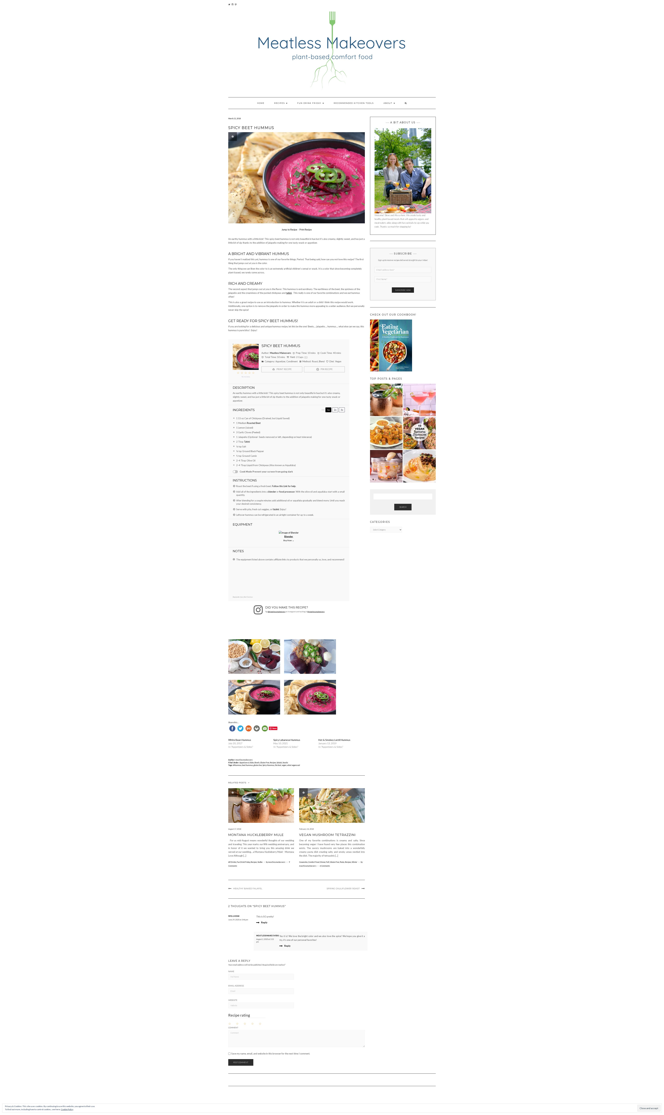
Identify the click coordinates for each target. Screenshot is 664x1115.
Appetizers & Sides (246, 762)
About (388, 103)
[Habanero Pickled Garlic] (386, 466)
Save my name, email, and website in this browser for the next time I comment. (270, 1054)
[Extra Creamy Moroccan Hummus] (419, 466)
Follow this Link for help (284, 486)
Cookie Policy (67, 1109)
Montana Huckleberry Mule (256, 835)
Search (403, 507)
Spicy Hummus (268, 765)
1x (328, 409)
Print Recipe (305, 229)
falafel (276, 509)
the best (278, 765)
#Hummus (237, 765)
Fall (327, 862)
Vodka (259, 862)
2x (335, 409)
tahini (289, 293)
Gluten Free (264, 762)
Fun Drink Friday (309, 103)
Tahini (247, 441)
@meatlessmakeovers (276, 612)
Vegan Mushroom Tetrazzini (327, 835)
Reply (264, 922)
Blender (288, 536)
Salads (279, 762)
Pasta (342, 862)
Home (260, 103)
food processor (287, 491)
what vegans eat (293, 765)
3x (342, 409)
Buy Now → (288, 540)
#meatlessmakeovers (316, 612)
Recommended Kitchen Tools (354, 103)
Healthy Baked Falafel (247, 888)
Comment (233, 1027)
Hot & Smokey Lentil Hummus (334, 739)
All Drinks (232, 862)
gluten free (257, 765)
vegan (284, 765)
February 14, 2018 (306, 829)
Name (231, 971)
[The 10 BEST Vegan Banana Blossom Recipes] (419, 433)
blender (272, 491)
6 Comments (325, 866)
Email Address (236, 986)
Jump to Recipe (289, 229)
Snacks (285, 762)
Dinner (322, 862)
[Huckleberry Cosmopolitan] (419, 400)
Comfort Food (313, 862)
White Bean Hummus (239, 739)
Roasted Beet (254, 423)
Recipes (280, 103)
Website (232, 1000)
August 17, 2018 (234, 829)
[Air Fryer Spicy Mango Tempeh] (386, 433)
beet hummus (247, 765)
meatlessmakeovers (244, 760)
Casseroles (303, 862)
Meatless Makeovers (280, 353)
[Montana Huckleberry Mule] (386, 400)
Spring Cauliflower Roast (343, 888)
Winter (354, 862)
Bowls (257, 762)
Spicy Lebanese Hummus (286, 739)
